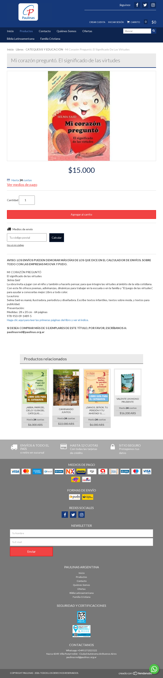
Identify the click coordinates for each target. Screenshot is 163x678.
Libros (19, 49)
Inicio (10, 31)
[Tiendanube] (135, 674)
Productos (26, 31)
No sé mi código (15, 245)
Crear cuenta (97, 22)
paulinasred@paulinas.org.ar (81, 657)
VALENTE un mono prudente (127, 400)
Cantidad (12, 200)
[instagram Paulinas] (81, 514)
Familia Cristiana (50, 38)
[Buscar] (153, 31)
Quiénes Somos (66, 31)
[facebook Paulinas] (65, 514)
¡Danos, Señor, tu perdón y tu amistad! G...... (97, 410)
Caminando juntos (66, 411)
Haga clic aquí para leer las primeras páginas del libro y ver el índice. (48, 320)
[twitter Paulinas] (73, 514)
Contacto (45, 31)
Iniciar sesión (116, 22)
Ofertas (87, 31)
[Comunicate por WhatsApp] (154, 669)
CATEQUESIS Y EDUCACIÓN (44, 49)
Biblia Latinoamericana (20, 38)
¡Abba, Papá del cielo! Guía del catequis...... (35, 410)
